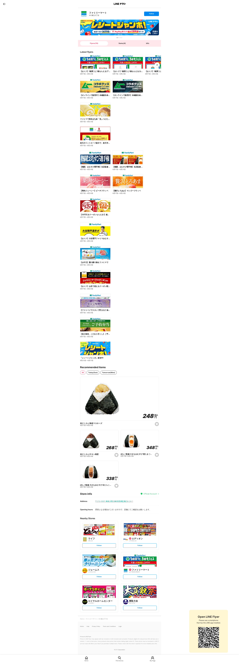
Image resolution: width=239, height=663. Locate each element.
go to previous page (4, 4)
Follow (151, 14)
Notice (82, 626)
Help (88, 626)
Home (86, 660)
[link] (84, 14)
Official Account (150, 494)
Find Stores (119, 660)
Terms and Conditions (109, 626)
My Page (152, 660)
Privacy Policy (96, 626)
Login (120, 626)
